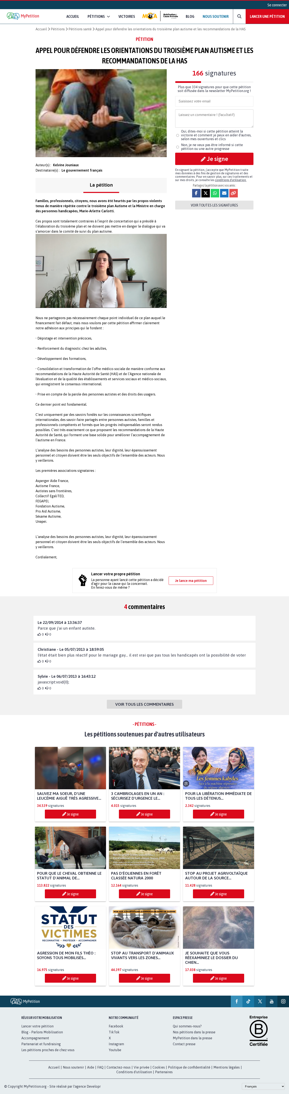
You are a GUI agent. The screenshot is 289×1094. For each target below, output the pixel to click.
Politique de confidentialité (189, 1067)
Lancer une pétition (267, 16)
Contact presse (184, 1044)
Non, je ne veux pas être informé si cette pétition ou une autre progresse (212, 147)
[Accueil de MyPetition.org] (23, 16)
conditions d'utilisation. (230, 180)
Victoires (126, 16)
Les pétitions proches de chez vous (47, 1050)
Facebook (116, 1026)
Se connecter (277, 5)
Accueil (72, 16)
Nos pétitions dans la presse (194, 1032)
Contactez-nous (119, 1067)
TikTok (114, 1032)
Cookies (159, 1067)
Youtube (115, 1050)
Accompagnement (35, 1038)
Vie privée (141, 1067)
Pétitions (58, 29)
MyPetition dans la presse (192, 1038)
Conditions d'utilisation (134, 1072)
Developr (94, 1086)
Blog (190, 16)
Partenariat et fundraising (41, 1044)
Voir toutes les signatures (214, 205)
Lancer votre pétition (37, 1026)
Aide (90, 1067)
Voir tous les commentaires (144, 704)
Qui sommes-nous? (187, 1026)
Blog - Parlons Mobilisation (42, 1032)
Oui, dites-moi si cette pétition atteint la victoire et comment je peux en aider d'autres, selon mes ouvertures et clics (216, 135)
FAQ (100, 1067)
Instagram (116, 1044)
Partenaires (164, 1072)
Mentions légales (226, 1067)
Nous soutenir (216, 16)
